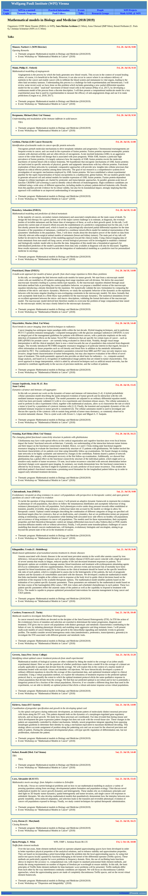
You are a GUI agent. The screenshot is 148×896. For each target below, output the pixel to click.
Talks (81, 13)
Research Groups (100, 13)
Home (6, 10)
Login (6, 13)
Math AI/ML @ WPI (130, 13)
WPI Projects (130, 10)
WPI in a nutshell (26, 10)
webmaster (124, 893)
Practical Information (59, 10)
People (100, 10)
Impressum (7, 893)
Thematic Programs (26, 13)
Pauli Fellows (58, 13)
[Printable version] (138, 893)
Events (81, 10)
